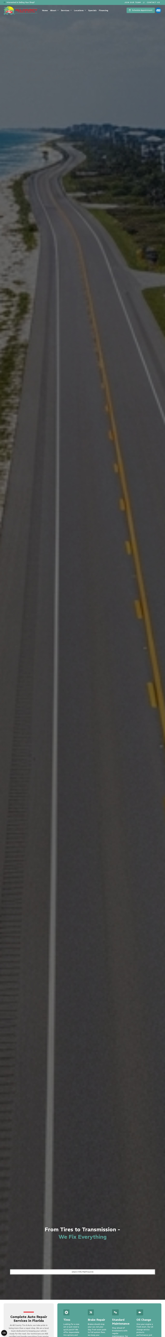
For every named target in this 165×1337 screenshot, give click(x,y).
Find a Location (101, 1248)
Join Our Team (133, 2)
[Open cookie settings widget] (4, 1333)
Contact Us (153, 2)
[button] (19, 2)
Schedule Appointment (141, 10)
